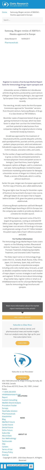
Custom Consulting (9, 400)
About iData (7, 436)
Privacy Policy (7, 452)
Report (5, 397)
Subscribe (22, 343)
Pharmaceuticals (11, 42)
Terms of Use (7, 449)
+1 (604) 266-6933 (9, 392)
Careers (5, 447)
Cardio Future (7, 425)
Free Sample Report (22, 317)
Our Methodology (9, 438)
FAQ (3, 444)
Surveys (5, 408)
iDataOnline (6, 416)
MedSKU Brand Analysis (11, 403)
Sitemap (5, 455)
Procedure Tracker (9, 405)
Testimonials (7, 441)
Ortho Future (7, 430)
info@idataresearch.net (11, 282)
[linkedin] (5, 466)
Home (4, 12)
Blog (4, 419)
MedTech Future (8, 422)
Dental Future (7, 427)
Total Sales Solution (9, 411)
